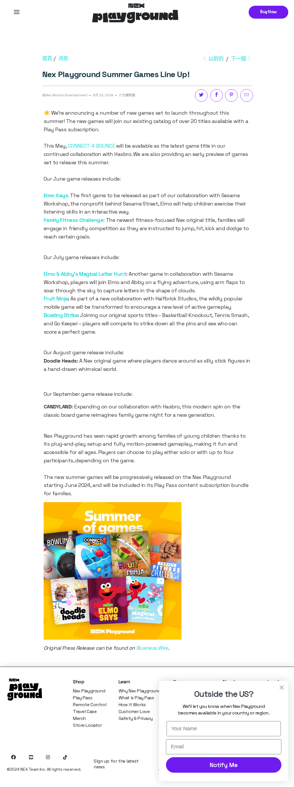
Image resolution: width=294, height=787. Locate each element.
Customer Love (134, 711)
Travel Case (84, 711)
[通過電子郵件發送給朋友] (246, 95)
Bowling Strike (61, 315)
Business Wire (152, 648)
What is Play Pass (136, 698)
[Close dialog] (281, 687)
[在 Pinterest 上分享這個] (231, 95)
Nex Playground (89, 691)
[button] (16, 12)
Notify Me (224, 765)
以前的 (215, 58)
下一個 (238, 58)
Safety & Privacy (136, 718)
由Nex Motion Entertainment (64, 95)
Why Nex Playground (140, 691)
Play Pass (82, 698)
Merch (79, 718)
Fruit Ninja (56, 298)
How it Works (132, 705)
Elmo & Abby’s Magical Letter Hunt (85, 274)
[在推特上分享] (201, 95)
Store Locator (87, 725)
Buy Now (268, 12)
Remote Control (89, 705)
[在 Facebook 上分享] (216, 95)
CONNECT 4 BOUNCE (91, 145)
